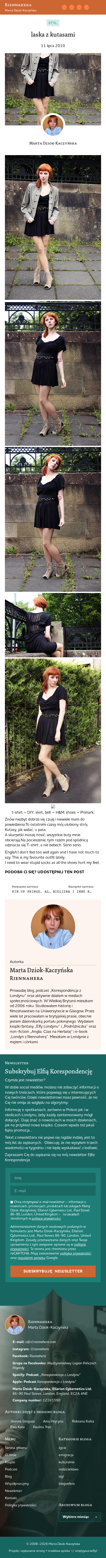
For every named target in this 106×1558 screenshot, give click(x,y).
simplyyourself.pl (86, 1551)
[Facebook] (79, 7)
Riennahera (18, 4)
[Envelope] (64, 7)
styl (53, 23)
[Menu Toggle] (99, 7)
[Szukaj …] (53, 7)
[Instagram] (71, 7)
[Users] (86, 7)
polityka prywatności (75, 1253)
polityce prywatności (46, 1218)
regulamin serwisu (31, 1257)
